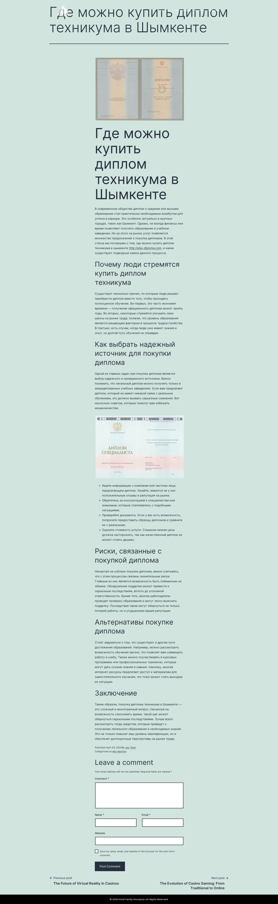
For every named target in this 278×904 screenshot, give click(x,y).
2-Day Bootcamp (181, 10)
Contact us (214, 10)
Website (100, 833)
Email (146, 814)
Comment (102, 778)
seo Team (130, 747)
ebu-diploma (119, 751)
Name (99, 814)
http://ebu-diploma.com (145, 248)
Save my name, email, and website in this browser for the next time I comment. (137, 853)
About (162, 10)
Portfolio (199, 10)
